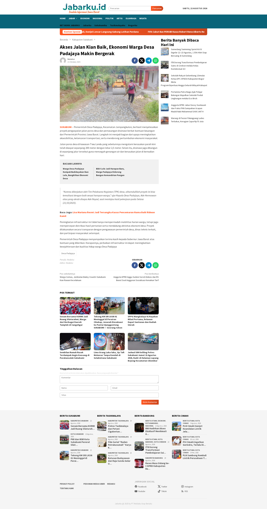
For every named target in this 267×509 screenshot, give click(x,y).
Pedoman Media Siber (94, 484)
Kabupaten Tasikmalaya (118, 421)
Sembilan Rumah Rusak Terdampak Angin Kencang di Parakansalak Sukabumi (74, 355)
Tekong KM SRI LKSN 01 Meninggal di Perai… (81, 458)
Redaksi (111, 484)
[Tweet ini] (142, 60)
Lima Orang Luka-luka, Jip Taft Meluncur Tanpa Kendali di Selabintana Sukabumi (109, 355)
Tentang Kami (67, 488)
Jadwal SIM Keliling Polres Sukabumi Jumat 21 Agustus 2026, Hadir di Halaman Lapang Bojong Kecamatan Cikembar (143, 356)
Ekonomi (162, 421)
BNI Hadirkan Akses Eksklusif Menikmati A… (156, 431)
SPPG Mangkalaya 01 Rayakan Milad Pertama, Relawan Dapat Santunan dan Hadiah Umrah (143, 320)
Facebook (142, 486)
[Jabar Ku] (84, 8)
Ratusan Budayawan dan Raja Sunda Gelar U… (119, 461)
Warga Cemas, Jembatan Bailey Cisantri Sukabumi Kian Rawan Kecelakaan (83, 277)
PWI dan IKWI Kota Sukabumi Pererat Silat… (80, 442)
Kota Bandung (151, 423)
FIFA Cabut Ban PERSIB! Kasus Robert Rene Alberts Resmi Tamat (162, 31)
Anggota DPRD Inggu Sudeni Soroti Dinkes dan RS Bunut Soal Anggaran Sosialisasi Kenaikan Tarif (136, 277)
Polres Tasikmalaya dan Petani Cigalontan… (118, 429)
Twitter (164, 486)
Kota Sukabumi (77, 434)
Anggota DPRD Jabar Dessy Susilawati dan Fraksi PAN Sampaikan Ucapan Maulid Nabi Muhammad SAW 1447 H (188, 108)
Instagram (189, 486)
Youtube (141, 491)
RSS (186, 491)
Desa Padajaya (68, 253)
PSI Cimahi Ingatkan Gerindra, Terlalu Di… (194, 443)
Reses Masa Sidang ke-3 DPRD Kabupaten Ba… (157, 466)
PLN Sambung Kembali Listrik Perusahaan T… (195, 457)
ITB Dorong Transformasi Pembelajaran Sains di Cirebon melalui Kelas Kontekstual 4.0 (189, 65)
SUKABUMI (66, 127)
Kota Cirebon (160, 442)
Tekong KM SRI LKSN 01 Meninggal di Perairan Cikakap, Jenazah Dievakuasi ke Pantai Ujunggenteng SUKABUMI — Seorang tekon (108, 322)
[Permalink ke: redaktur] (63, 60)
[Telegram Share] (149, 60)
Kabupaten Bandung (154, 458)
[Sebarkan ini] (135, 60)
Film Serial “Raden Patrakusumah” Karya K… (119, 445)
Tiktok (164, 491)
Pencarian (157, 8)
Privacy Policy (67, 484)
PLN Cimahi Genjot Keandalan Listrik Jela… (192, 429)
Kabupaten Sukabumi (80, 421)
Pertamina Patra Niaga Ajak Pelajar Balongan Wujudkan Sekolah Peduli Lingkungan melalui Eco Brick (187, 95)
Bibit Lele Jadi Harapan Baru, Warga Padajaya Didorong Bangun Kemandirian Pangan (110, 172)
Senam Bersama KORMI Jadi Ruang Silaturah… (83, 427)
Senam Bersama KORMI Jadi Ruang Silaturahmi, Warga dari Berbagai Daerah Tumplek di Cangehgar (74, 320)
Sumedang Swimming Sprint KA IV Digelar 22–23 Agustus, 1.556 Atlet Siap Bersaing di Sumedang (189, 52)
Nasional (149, 426)
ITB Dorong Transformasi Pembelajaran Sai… (155, 450)
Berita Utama (151, 421)
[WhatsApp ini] (156, 60)
